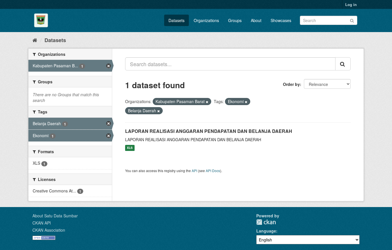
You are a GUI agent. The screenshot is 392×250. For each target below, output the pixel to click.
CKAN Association (48, 230)
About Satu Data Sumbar (55, 215)
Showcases (281, 20)
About (256, 20)
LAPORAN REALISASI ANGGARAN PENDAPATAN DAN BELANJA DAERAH (208, 131)
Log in (351, 4)
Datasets (176, 20)
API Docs (213, 170)
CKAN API (41, 223)
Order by (291, 84)
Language (266, 231)
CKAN (266, 222)
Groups (235, 20)
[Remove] (207, 101)
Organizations (206, 20)
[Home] (34, 40)
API (194, 170)
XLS (130, 148)
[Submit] (352, 19)
